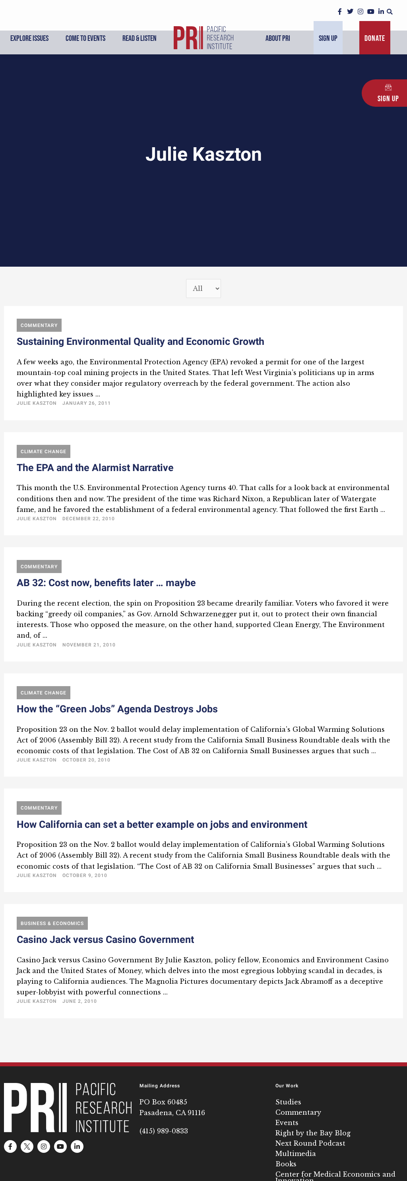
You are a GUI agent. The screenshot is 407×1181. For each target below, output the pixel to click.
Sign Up (328, 38)
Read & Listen (139, 38)
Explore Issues (29, 38)
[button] (389, 11)
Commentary (298, 1112)
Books (286, 1164)
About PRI (278, 38)
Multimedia (295, 1154)
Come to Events (85, 38)
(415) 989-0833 (164, 1131)
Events (286, 1123)
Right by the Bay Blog (313, 1133)
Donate (374, 38)
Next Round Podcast (310, 1143)
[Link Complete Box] (203, 363)
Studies (288, 1102)
